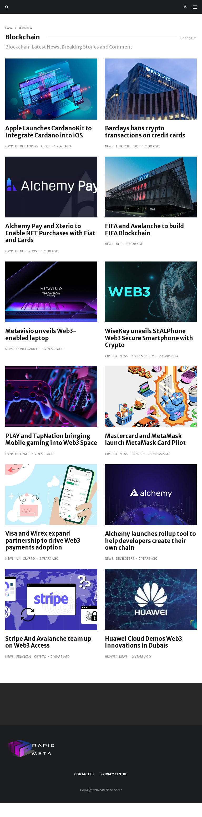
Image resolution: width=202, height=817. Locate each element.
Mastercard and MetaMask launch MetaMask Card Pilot (145, 439)
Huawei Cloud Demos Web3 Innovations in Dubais (143, 642)
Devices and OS (28, 349)
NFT (23, 251)
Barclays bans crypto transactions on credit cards (145, 132)
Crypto (11, 146)
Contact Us (84, 774)
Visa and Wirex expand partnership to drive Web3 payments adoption (42, 540)
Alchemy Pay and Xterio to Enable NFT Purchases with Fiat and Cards (50, 233)
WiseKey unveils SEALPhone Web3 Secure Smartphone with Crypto (149, 338)
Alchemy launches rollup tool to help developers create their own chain (150, 540)
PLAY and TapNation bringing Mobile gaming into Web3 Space (51, 439)
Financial (123, 146)
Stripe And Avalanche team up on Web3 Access (48, 642)
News (109, 146)
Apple (45, 146)
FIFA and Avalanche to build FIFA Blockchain (144, 230)
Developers (29, 146)
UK (136, 146)
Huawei (111, 657)
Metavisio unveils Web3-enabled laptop (40, 334)
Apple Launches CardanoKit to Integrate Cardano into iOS (48, 132)
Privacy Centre (113, 774)
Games (25, 454)
